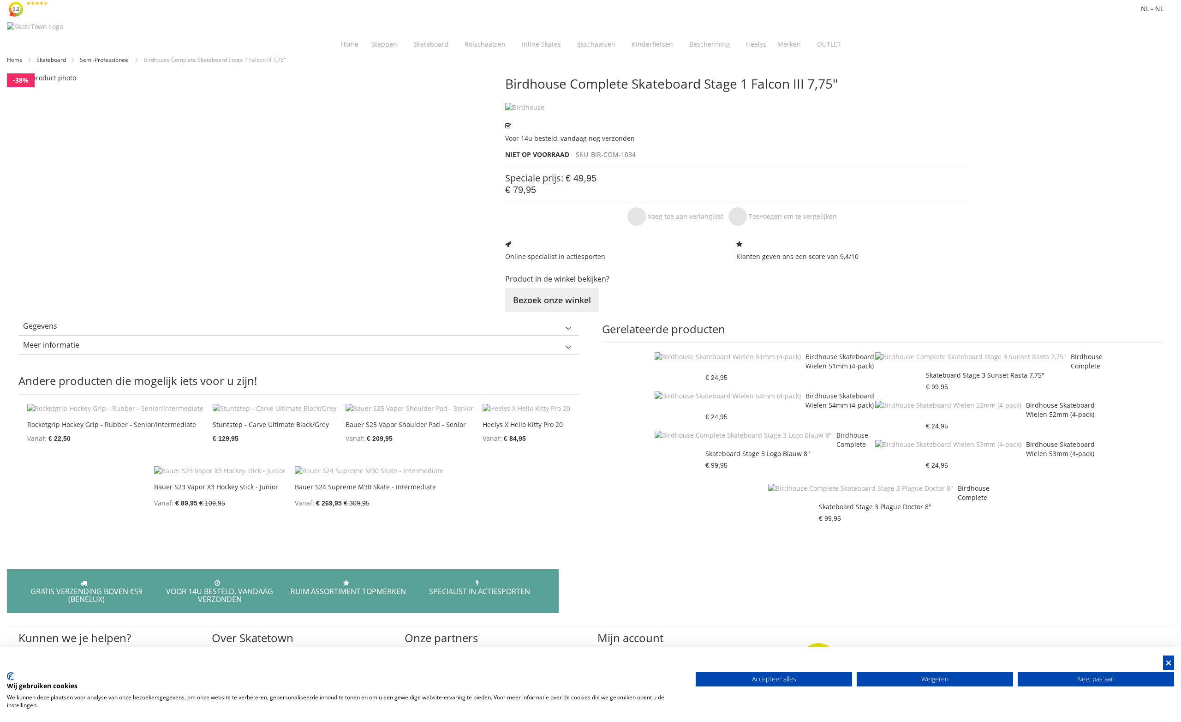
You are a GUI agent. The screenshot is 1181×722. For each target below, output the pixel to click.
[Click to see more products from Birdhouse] (736, 107)
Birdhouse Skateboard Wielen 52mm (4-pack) (1060, 410)
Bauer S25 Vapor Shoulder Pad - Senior (406, 424)
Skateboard (51, 60)
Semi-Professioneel (105, 60)
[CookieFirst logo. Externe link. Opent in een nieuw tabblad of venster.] (10, 676)
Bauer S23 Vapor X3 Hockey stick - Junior (216, 486)
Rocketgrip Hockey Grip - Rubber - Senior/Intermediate (111, 424)
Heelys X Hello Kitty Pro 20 (523, 424)
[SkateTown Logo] (35, 26)
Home (15, 60)
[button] (675, 216)
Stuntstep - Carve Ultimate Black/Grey (271, 424)
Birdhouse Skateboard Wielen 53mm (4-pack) (1060, 449)
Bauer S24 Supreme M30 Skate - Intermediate (365, 486)
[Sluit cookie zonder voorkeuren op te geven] (1168, 663)
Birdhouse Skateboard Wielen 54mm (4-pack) (839, 400)
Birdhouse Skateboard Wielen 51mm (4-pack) (839, 361)
